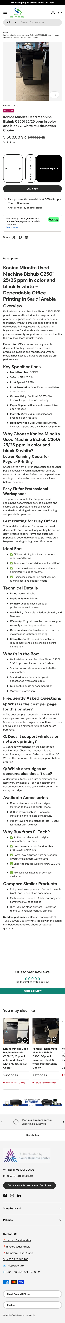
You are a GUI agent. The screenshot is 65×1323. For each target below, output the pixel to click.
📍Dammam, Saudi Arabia (18, 1253)
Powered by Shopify (26, 1315)
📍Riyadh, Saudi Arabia (16, 1246)
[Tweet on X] (14, 237)
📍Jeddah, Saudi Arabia (17, 1240)
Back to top (32, 1135)
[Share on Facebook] (20, 237)
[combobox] (32, 22)
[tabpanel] (32, 597)
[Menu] (5, 12)
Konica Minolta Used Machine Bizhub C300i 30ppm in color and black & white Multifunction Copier (44, 1058)
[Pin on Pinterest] (26, 237)
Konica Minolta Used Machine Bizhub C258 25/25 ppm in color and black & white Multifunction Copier (15, 1058)
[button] (59, 12)
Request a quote (49, 168)
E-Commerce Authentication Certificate (29, 1185)
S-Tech (13, 1315)
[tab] (10, 258)
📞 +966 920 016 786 (15, 1259)
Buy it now (32, 188)
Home (5, 32)
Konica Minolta (10, 105)
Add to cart (30, 168)
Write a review (32, 990)
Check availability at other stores (25, 207)
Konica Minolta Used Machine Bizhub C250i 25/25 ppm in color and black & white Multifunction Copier (31, 36)
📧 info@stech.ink (13, 1265)
